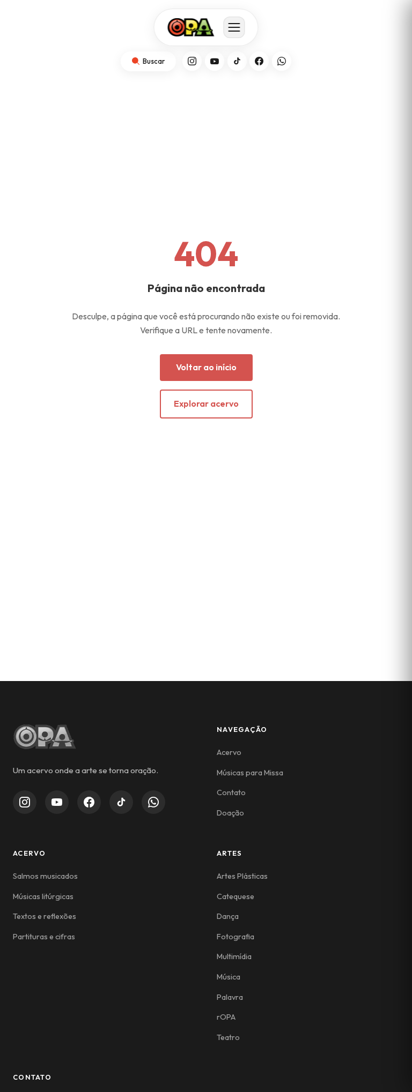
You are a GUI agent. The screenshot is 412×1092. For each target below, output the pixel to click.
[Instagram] (192, 61)
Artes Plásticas (242, 876)
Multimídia (234, 956)
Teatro (228, 1037)
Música (228, 977)
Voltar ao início (206, 367)
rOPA (226, 1017)
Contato (231, 792)
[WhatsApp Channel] (153, 802)
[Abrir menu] (234, 27)
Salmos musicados (45, 876)
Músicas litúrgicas (43, 896)
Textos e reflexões (44, 916)
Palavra (230, 997)
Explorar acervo (206, 403)
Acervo (229, 752)
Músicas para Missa (250, 772)
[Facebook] (259, 61)
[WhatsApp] (281, 61)
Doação (230, 813)
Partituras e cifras (44, 936)
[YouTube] (214, 61)
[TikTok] (237, 61)
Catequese (235, 896)
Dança (228, 916)
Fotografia (235, 936)
